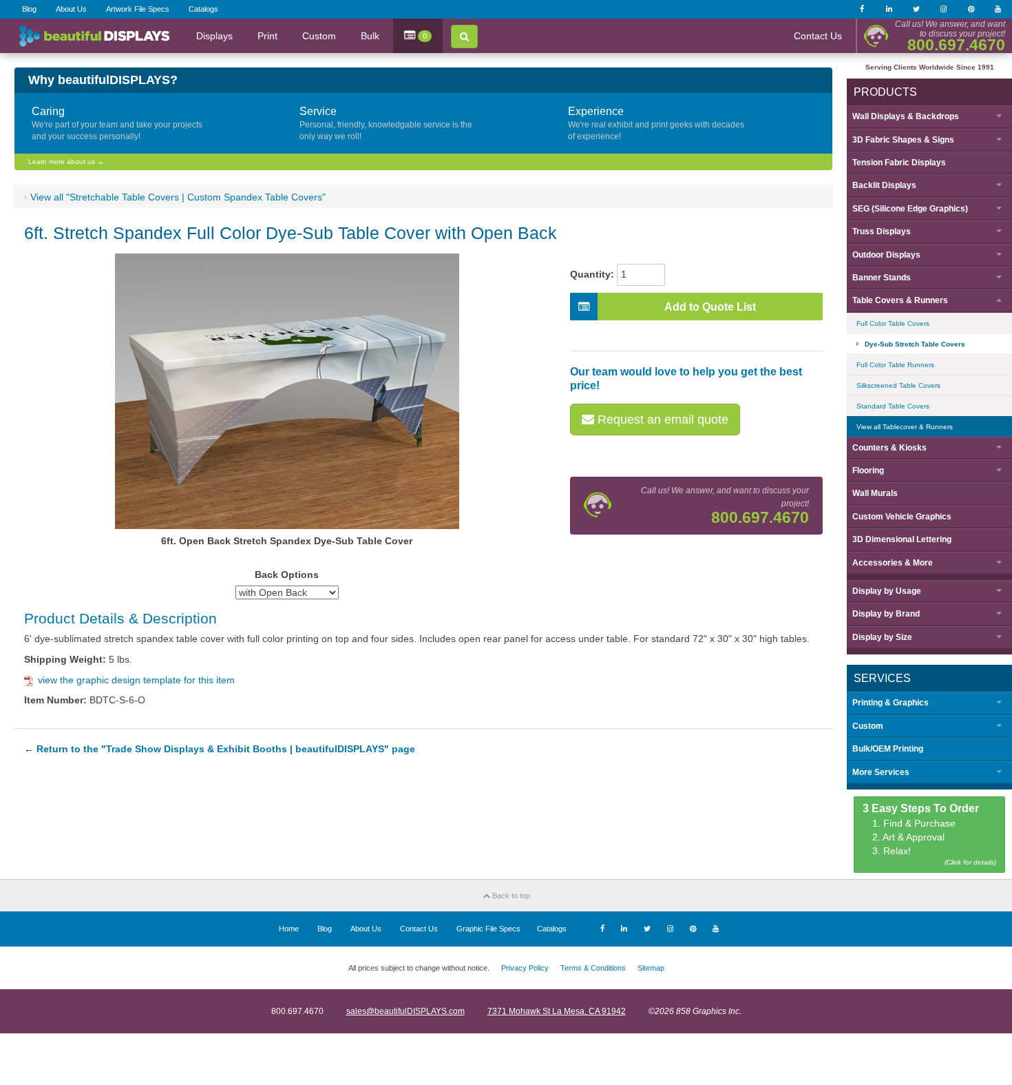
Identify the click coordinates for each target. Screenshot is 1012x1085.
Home (289, 928)
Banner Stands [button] (881, 277)
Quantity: (592, 274)
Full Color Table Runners (895, 365)
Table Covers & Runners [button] (900, 300)
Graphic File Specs (488, 928)
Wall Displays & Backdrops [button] (905, 116)
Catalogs (203, 9)
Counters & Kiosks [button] (889, 448)
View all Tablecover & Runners (904, 427)
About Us (71, 9)
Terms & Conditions (593, 968)
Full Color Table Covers (892, 323)
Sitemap (650, 968)
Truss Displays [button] (881, 231)
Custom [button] (867, 726)
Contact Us (818, 35)
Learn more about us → (66, 161)
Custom (319, 35)
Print (267, 35)
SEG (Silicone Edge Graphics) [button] (910, 209)
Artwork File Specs (137, 9)
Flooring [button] (868, 470)
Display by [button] (886, 591)
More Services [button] (880, 772)
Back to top (510, 895)
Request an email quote (661, 419)
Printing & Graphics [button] (890, 702)
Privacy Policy (525, 968)
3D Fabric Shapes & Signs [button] (903, 140)
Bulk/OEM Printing (887, 749)
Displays (214, 35)
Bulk (370, 35)
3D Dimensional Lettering (901, 539)
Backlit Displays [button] (884, 185)
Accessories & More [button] (892, 563)
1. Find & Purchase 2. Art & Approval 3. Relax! (930, 835)
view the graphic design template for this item (136, 679)
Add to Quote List (710, 307)
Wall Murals (875, 493)
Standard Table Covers (892, 406)
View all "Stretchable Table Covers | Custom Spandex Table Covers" (178, 197)
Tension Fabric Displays (899, 162)
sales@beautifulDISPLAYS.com (405, 1011)
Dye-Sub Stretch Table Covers (915, 344)
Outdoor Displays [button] (886, 255)
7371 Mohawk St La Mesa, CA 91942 (556, 1011)
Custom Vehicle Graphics (901, 516)
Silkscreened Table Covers (898, 385)
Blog (29, 9)
